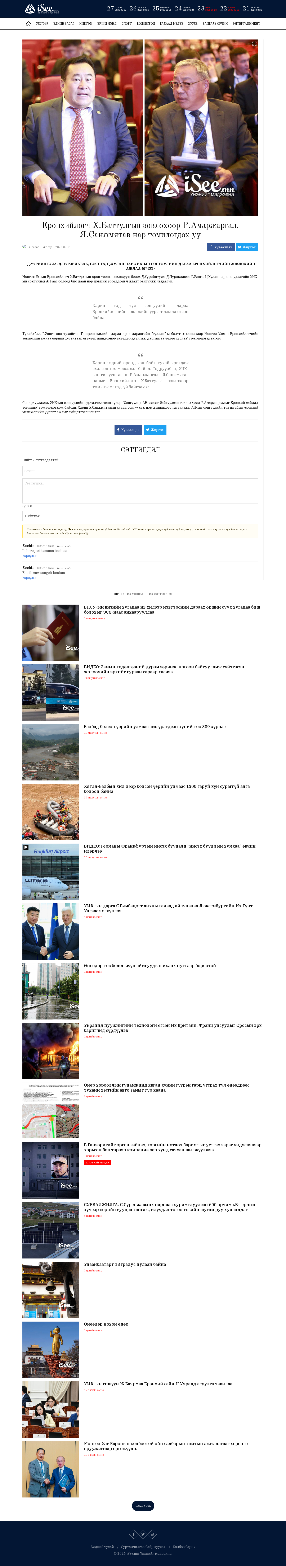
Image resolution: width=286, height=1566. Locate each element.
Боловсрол (146, 23)
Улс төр (42, 23)
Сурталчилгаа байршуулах (143, 1547)
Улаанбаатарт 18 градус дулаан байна (125, 1264)
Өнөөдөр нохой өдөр (106, 1324)
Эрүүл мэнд (107, 23)
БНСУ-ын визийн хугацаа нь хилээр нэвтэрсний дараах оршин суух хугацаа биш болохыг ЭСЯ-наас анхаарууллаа (172, 610)
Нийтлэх (32, 516)
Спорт (127, 23)
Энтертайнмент (246, 23)
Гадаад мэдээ (171, 23)
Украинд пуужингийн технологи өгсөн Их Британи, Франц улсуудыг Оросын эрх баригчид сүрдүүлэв (173, 1028)
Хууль (193, 23)
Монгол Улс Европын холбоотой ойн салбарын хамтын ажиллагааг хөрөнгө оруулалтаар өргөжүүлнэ (166, 1446)
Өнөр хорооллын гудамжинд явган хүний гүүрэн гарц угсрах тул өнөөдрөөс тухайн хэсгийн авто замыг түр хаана (166, 1088)
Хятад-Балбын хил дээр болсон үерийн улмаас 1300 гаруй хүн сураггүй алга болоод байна (167, 789)
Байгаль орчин (215, 23)
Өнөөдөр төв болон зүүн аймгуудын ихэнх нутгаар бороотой (150, 965)
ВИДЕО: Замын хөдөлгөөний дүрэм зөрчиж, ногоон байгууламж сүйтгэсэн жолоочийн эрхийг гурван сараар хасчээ (164, 669)
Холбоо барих (184, 1547)
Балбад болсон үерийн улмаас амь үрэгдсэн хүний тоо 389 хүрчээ (155, 726)
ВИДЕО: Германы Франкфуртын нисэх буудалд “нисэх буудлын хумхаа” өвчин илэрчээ (170, 849)
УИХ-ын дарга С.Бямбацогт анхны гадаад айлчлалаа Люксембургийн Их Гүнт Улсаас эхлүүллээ (168, 908)
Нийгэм (85, 23)
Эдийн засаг (63, 23)
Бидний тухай (102, 1547)
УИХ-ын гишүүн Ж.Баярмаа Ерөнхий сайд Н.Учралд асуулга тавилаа (158, 1383)
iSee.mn (34, 247)
